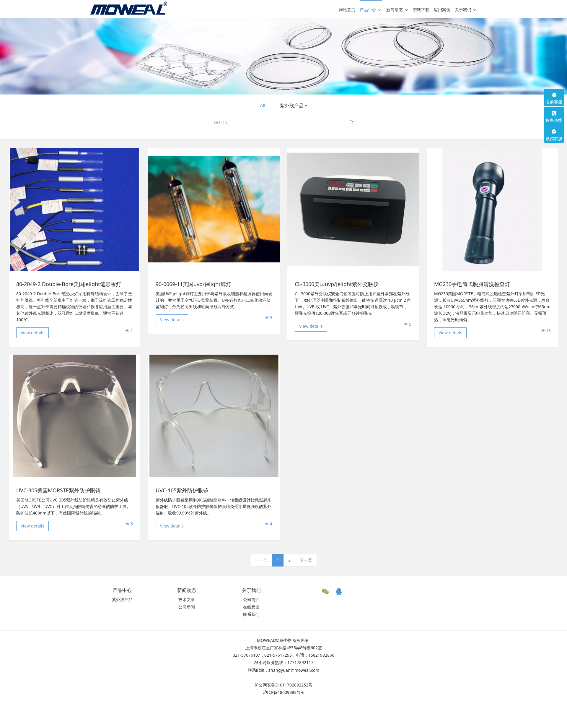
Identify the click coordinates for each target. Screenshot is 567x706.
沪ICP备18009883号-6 (283, 692)
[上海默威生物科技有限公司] (128, 8)
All (262, 105)
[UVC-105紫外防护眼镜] (214, 415)
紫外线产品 (292, 105)
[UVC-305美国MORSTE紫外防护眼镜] (74, 415)
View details (32, 332)
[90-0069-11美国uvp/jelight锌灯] (214, 209)
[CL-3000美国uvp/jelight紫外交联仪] (353, 209)
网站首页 (347, 9)
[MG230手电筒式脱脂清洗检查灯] (492, 209)
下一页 (306, 560)
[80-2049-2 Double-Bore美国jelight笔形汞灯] (74, 209)
